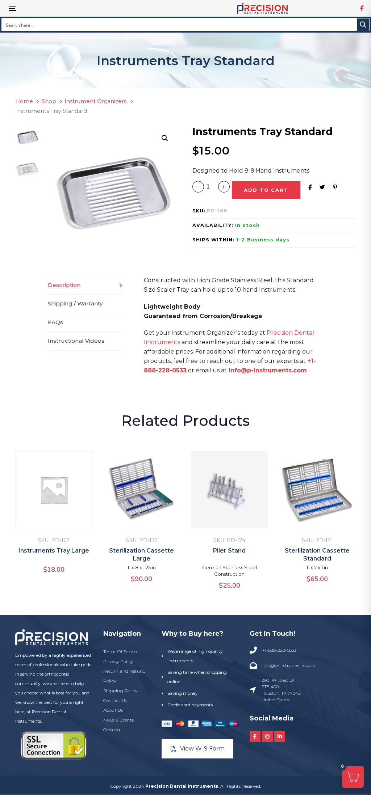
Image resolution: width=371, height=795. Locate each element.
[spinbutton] (211, 186)
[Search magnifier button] (363, 24)
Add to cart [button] (53, 518)
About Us (113, 710)
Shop (49, 101)
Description (64, 285)
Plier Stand (229, 550)
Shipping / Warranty (75, 303)
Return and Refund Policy (124, 676)
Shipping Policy (120, 690)
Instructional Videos (76, 340)
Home (24, 101)
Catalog (111, 729)
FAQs (55, 322)
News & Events (118, 720)
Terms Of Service (121, 651)
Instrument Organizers (95, 101)
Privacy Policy (118, 661)
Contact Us (115, 700)
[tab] (85, 285)
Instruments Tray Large (53, 550)
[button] (165, 138)
